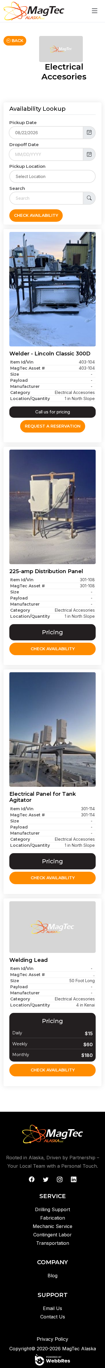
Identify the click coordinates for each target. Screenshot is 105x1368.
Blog (52, 1275)
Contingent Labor (52, 1235)
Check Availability (36, 215)
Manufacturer (25, 386)
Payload (19, 380)
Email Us (52, 1308)
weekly (19, 1044)
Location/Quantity (30, 399)
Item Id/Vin (22, 362)
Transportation (52, 1243)
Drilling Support (52, 1209)
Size (14, 374)
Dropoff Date (24, 144)
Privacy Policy (52, 1339)
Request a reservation (52, 426)
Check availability (53, 648)
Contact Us (52, 1317)
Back (16, 40)
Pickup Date (23, 122)
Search (17, 188)
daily (17, 1032)
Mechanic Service (52, 1226)
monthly (20, 1054)
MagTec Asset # (27, 368)
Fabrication (52, 1218)
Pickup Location (27, 166)
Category (20, 392)
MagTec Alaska (79, 1348)
